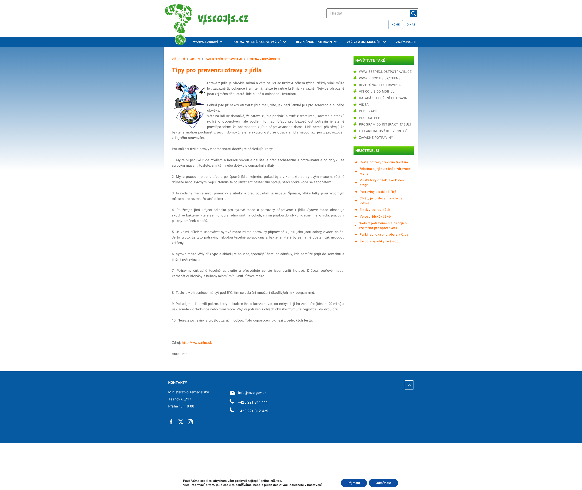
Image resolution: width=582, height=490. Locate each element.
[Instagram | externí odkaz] (190, 422)
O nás (411, 24)
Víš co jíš (178, 59)
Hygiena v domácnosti (263, 59)
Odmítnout (383, 483)
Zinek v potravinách (375, 209)
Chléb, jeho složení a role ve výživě (381, 200)
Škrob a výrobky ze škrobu (380, 241)
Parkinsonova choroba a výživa (384, 234)
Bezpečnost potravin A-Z (381, 85)
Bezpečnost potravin (314, 42)
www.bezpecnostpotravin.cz (385, 71)
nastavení (314, 485)
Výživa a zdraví (205, 42)
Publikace (368, 111)
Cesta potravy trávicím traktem (384, 162)
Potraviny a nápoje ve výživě (257, 42)
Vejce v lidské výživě (375, 216)
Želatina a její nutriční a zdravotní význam (385, 171)
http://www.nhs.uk (197, 343)
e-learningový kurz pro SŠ (383, 131)
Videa (364, 104)
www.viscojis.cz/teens (380, 78)
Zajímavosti (406, 42)
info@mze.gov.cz (251, 393)
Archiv (195, 59)
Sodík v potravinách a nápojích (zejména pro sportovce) (383, 225)
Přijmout (354, 483)
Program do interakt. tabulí (385, 124)
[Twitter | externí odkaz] (181, 422)
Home (395, 24)
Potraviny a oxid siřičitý (378, 191)
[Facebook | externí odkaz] (171, 422)
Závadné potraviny (376, 137)
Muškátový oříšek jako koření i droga (382, 182)
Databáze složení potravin (383, 98)
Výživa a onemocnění (364, 42)
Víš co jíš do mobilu (377, 91)
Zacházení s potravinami (224, 59)
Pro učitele (369, 118)
